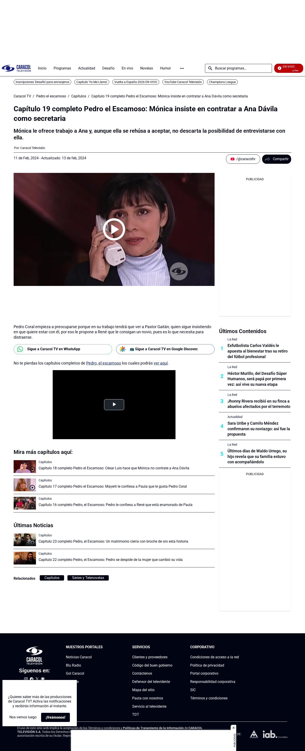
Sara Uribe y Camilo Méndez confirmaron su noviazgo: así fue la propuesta (259, 429)
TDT (135, 714)
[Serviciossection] (171, 647)
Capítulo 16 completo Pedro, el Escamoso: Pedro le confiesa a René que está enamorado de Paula (115, 505)
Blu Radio (73, 665)
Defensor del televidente (151, 682)
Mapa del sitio (143, 690)
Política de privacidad (207, 665)
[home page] (16, 68)
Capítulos (78, 96)
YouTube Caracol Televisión (183, 82)
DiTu (69, 690)
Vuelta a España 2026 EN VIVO (135, 82)
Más (182, 68)
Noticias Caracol (79, 657)
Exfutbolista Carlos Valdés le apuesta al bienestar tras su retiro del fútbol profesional (258, 351)
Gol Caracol (75, 673)
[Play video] (114, 229)
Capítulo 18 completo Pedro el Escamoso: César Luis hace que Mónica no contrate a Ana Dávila (114, 468)
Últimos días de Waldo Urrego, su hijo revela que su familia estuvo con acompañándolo (257, 456)
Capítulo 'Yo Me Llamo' (91, 82)
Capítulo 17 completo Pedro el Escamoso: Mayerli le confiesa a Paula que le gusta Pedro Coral (113, 486)
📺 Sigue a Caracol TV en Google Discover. (164, 349)
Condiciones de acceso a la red (214, 657)
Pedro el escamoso (51, 96)
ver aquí (161, 363)
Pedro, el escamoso (103, 363)
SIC (193, 690)
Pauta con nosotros (147, 698)
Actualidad (235, 417)
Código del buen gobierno (152, 665)
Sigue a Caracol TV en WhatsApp (53, 349)
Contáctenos (142, 673)
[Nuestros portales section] (104, 647)
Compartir (280, 159)
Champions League (222, 82)
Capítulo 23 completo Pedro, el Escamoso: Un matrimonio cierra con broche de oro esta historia (113, 541)
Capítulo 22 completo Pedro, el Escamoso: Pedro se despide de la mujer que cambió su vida (111, 560)
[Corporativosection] (237, 647)
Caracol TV (22, 96)
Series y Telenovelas (88, 578)
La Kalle (72, 682)
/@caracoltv (245, 159)
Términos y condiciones (209, 698)
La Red (232, 339)
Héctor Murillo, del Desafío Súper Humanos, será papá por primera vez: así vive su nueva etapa (257, 379)
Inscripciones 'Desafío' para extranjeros (42, 82)
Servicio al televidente (149, 706)
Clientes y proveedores (149, 657)
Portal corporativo (204, 673)
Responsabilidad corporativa (212, 682)
